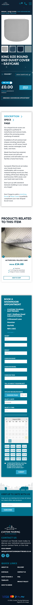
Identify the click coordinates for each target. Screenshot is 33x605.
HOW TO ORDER (6, 585)
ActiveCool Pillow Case (16, 260)
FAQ (18, 577)
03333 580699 (6, 548)
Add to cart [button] (16, 278)
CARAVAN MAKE (10, 358)
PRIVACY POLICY (22, 581)
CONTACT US (21, 572)
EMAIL (7, 350)
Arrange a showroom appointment (16, 98)
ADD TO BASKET (25, 87)
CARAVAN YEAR (10, 375)
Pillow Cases (14, 196)
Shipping (3, 91)
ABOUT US (4, 567)
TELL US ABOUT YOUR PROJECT (15, 383)
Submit (21, 472)
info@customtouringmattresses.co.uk (16, 551)
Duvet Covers (12, 11)
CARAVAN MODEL (10, 367)
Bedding (4, 11)
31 (10, 441)
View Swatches (22, 75)
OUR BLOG (4, 572)
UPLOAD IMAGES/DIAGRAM (14, 392)
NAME (7, 336)
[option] (16, 30)
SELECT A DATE (9, 399)
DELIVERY (20, 567)
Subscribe (8, 510)
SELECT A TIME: (9, 407)
